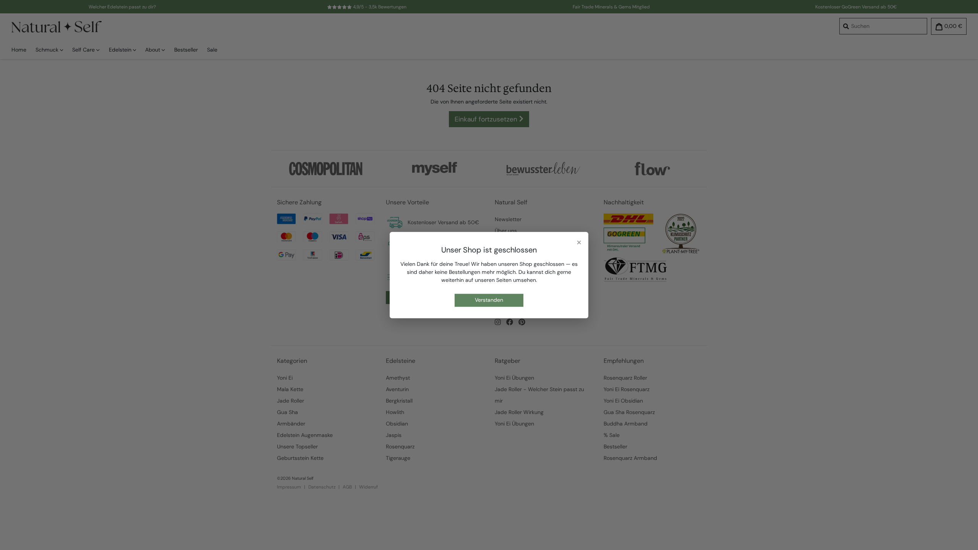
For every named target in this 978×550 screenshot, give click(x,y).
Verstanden (489, 300)
